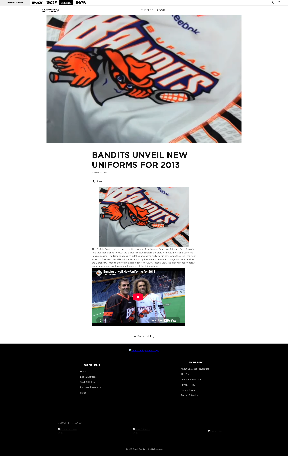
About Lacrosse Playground (195, 369)
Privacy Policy (188, 385)
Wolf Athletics (87, 382)
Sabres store (151, 266)
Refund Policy (188, 390)
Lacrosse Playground (91, 387)
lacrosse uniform (158, 260)
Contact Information (191, 380)
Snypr (83, 393)
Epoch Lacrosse (88, 377)
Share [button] (99, 181)
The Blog (185, 374)
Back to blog (145, 336)
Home (83, 372)
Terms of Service (189, 395)
